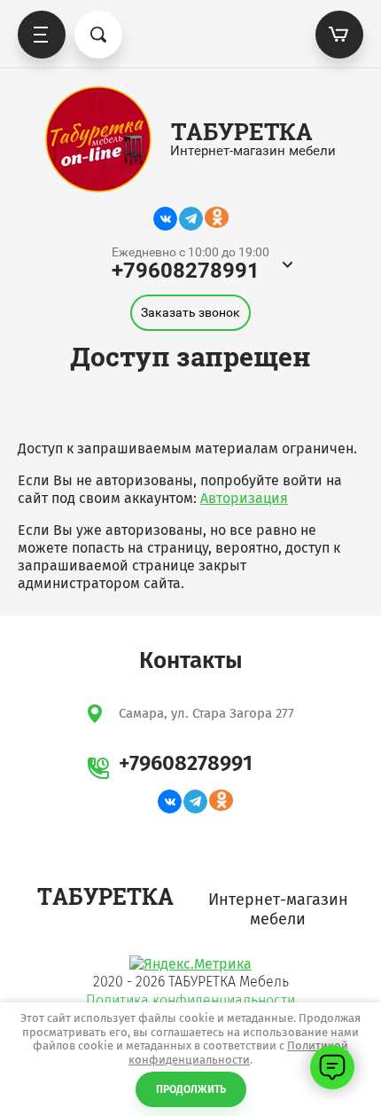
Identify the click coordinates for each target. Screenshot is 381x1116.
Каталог (42, 35)
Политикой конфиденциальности (238, 1052)
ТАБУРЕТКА (242, 131)
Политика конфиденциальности (190, 1000)
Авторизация (244, 498)
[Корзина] (339, 35)
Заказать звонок (190, 312)
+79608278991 (186, 270)
